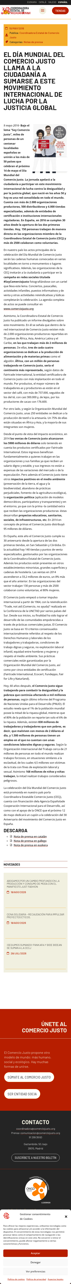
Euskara (32, 2)
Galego (52, 2)
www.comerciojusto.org (19, 309)
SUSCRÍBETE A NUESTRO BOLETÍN (35, 1158)
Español (63, 2)
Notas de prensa (33, 41)
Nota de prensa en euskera (31, 845)
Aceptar (35, 1253)
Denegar (36, 1262)
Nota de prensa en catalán (30, 836)
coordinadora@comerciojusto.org (35, 1128)
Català (42, 2)
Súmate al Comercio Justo (29, 1077)
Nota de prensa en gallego (30, 841)
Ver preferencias (35, 1271)
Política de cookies (16, 1279)
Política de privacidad (36, 1279)
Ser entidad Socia (22, 1094)
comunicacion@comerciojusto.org (40, 1132)
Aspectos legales (55, 1279)
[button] (66, 1216)
